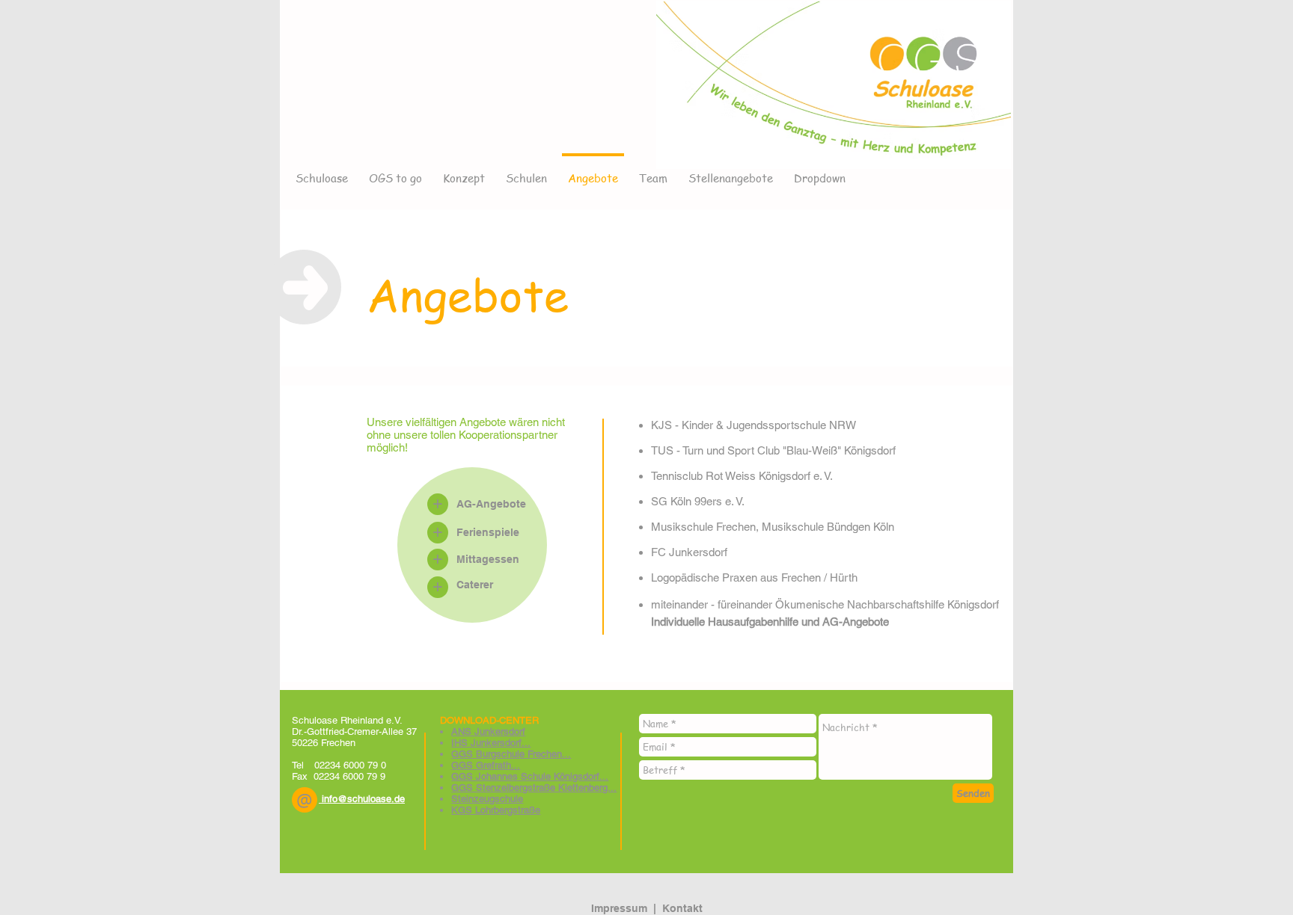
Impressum (619, 908)
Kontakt (682, 908)
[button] (304, 800)
